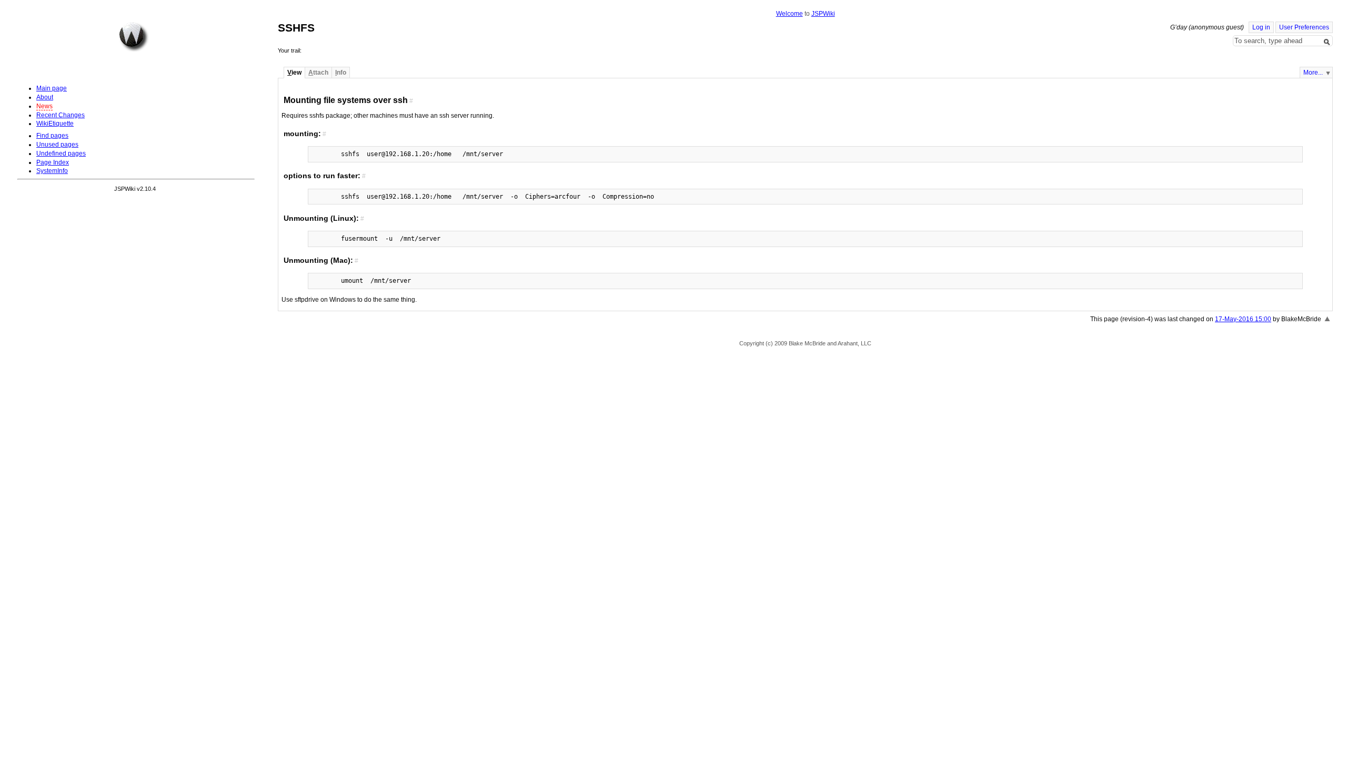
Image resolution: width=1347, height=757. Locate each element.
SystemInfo (52, 171)
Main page (51, 88)
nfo (340, 72)
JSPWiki (823, 13)
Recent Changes (60, 115)
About (44, 97)
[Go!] (1327, 42)
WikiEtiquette (55, 123)
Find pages (52, 135)
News (44, 106)
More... (1313, 72)
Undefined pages (61, 153)
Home (133, 37)
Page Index (52, 162)
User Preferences (1304, 27)
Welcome (789, 13)
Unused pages (57, 144)
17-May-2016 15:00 (1243, 319)
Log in (1261, 27)
